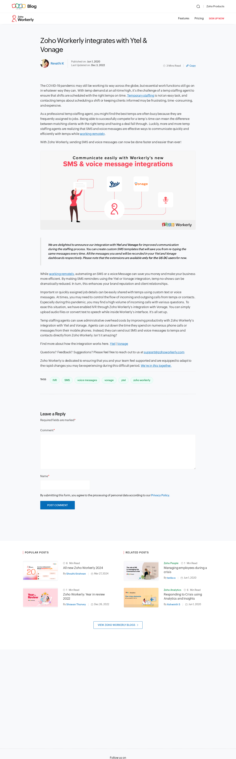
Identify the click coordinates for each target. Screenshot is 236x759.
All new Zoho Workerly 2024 (83, 568)
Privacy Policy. (160, 495)
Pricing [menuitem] (199, 18)
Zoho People (171, 563)
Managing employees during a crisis (185, 570)
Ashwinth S (173, 604)
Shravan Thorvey (76, 604)
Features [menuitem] (183, 18)
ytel (123, 380)
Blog (32, 6)
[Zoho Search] (198, 6)
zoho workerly (141, 380)
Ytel (112, 344)
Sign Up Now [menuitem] (216, 18)
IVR (55, 380)
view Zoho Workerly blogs (116, 625)
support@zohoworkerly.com (164, 352)
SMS (67, 380)
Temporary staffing (140, 95)
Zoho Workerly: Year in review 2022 (84, 596)
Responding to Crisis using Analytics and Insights (183, 596)
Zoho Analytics (172, 590)
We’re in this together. (156, 365)
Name (44, 476)
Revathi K (57, 63)
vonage (109, 380)
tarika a (171, 577)
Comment (47, 430)
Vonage (122, 344)
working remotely (92, 134)
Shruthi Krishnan (76, 573)
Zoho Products (215, 6)
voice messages (87, 380)
